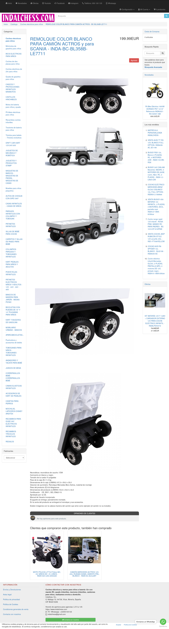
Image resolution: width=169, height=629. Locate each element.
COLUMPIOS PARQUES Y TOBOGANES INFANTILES (11, 253)
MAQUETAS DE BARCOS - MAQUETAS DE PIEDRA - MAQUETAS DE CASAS (12, 176)
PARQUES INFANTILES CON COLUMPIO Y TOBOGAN (13, 215)
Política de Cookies (10, 604)
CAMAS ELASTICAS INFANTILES (14, 386)
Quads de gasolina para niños (13, 77)
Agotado (134, 60)
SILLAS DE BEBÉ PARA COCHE (12, 232)
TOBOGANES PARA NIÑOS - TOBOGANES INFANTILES (13, 351)
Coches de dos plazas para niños (13, 62)
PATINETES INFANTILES (11, 225)
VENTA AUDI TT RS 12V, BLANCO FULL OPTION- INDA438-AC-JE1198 (156, 144)
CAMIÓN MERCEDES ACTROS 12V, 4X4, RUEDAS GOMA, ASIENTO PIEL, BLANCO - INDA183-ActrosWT (84, 574)
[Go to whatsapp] (163, 622)
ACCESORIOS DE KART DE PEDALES (13, 394)
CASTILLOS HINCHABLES (11, 98)
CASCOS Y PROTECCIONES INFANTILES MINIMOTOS (12, 88)
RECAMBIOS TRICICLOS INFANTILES (11, 434)
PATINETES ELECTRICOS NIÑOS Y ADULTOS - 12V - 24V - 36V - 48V (14, 284)
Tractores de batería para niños (14, 128)
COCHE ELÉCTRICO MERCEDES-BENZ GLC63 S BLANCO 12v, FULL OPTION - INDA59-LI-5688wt (156, 189)
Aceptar (118, 625)
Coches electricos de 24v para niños (14, 70)
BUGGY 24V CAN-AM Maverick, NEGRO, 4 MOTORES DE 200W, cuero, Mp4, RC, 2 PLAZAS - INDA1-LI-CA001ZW (156, 173)
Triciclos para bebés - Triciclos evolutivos (13, 136)
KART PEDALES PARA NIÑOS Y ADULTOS (12, 264)
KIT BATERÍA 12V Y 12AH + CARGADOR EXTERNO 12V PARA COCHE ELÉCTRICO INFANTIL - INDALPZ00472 (155, 321)
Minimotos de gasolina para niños (13, 47)
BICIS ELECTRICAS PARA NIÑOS (13, 54)
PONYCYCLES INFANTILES (11, 273)
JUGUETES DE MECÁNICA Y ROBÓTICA (12, 153)
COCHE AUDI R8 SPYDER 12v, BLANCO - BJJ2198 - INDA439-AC (156, 250)
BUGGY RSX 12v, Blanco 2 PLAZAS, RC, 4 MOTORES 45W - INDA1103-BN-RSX (156, 157)
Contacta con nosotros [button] (71, 620)
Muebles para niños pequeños (13, 189)
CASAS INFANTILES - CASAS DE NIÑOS (14, 204)
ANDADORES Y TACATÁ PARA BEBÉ (14, 361)
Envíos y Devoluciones (12, 589)
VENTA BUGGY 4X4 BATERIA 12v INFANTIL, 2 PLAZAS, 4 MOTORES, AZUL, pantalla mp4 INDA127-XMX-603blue (156, 206)
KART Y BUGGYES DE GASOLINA (13, 321)
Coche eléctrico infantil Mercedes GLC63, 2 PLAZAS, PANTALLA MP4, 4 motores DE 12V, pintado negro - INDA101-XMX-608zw (156, 266)
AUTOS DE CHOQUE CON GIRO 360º (14, 197)
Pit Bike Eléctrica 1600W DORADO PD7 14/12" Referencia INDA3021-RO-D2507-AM (154, 110)
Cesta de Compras (152, 31)
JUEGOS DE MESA (13, 368)
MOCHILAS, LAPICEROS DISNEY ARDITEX (14, 411)
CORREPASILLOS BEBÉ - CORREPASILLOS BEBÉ (13, 377)
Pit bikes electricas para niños (13, 113)
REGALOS (10, 441)
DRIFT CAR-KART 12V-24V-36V (13, 144)
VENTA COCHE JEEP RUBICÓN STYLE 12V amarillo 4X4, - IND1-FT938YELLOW (156, 238)
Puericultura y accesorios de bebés (14, 341)
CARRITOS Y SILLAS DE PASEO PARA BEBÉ (14, 241)
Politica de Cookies (130, 625)
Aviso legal (7, 594)
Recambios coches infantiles (13, 121)
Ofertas (147, 284)
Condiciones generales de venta (15, 609)
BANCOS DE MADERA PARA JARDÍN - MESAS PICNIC (12, 298)
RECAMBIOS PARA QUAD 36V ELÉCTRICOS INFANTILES (13, 422)
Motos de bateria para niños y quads (13, 105)
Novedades (149, 75)
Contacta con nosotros (12, 614)
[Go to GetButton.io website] (163, 626)
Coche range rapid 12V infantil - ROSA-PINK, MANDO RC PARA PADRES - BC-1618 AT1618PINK (156, 224)
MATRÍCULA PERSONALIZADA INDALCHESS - (155, 132)
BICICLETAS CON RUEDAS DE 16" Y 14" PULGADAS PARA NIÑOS (13, 311)
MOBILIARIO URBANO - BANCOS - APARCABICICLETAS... (15, 331)
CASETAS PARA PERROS (12, 402)
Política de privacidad (11, 599)
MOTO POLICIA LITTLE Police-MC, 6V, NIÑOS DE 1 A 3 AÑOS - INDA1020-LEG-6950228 (47, 574)
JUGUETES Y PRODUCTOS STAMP (11, 163)
